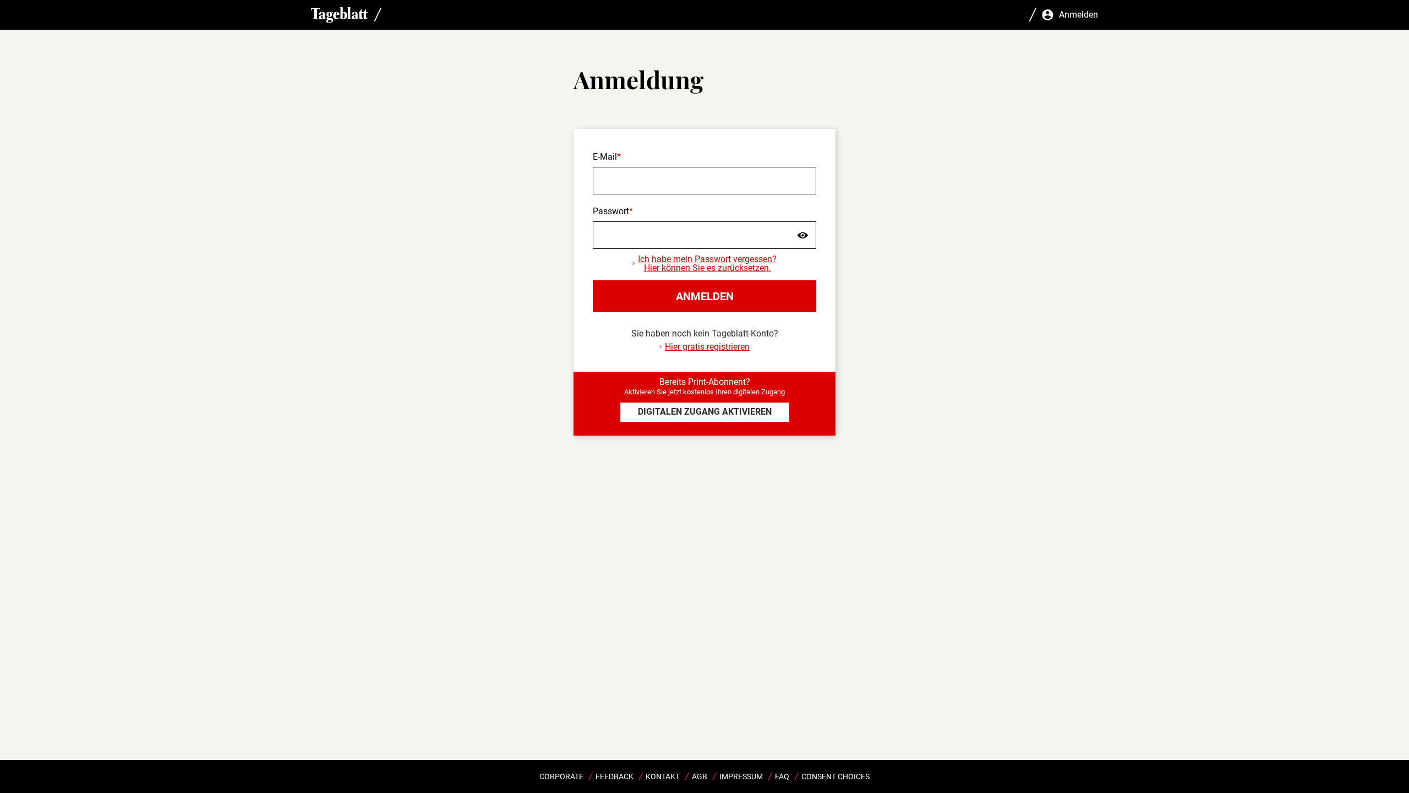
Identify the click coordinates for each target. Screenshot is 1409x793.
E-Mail (605, 156)
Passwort (611, 211)
